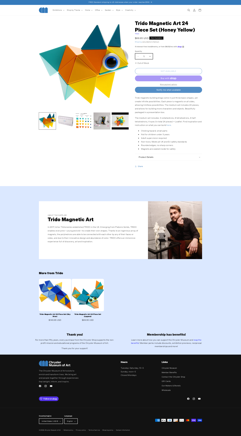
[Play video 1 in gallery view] (120, 120)
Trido (137, 34)
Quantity (138, 51)
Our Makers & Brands (171, 386)
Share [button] (140, 166)
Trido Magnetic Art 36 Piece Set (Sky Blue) (55, 315)
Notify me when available (169, 90)
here (169, 125)
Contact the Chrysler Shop (173, 377)
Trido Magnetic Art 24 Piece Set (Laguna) (87, 315)
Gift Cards (166, 381)
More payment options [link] (168, 84)
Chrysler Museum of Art (53, 430)
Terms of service (94, 430)
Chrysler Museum (169, 368)
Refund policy (68, 430)
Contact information (123, 430)
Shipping (138, 42)
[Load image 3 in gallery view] (83, 120)
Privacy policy (81, 430)
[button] (58, 10)
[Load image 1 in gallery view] (47, 120)
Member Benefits (169, 372)
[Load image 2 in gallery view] (65, 120)
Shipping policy (108, 430)
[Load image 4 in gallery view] (102, 120)
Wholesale (166, 390)
